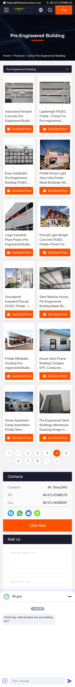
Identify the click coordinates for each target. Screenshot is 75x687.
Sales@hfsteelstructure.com (24, 2)
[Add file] (5, 681)
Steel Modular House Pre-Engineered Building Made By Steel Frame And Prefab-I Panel (53, 306)
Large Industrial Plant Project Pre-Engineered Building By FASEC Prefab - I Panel (19, 244)
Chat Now (37, 525)
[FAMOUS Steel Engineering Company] (19, 10)
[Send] (70, 681)
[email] (28, 513)
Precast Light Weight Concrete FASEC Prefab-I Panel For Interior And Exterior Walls (53, 244)
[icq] (37, 513)
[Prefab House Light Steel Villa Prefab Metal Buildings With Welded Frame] (54, 155)
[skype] (10, 513)
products (19, 55)
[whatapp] (20, 513)
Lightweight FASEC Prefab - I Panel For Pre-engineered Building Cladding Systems (52, 121)
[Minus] (69, 596)
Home (6, 55)
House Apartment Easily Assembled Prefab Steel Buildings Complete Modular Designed (18, 429)
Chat (64, 10)
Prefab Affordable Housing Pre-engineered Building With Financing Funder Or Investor (19, 368)
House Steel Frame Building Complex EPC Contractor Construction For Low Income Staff (54, 368)
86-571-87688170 (60, 2)
